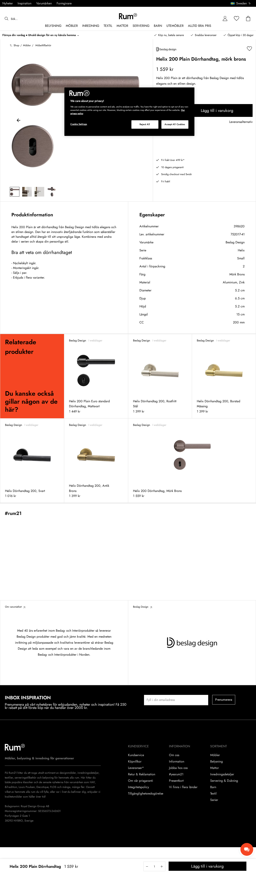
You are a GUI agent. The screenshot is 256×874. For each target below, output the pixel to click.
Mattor (214, 768)
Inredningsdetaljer (222, 774)
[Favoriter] (236, 19)
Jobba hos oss (178, 768)
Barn (213, 787)
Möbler (215, 755)
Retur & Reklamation (141, 774)
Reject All (145, 124)
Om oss (174, 755)
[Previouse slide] (19, 121)
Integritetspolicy (138, 787)
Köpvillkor (134, 761)
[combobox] (241, 3)
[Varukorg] (248, 19)
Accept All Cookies (175, 124)
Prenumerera (223, 699)
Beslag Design (235, 242)
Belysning (216, 761)
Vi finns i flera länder (183, 787)
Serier (214, 800)
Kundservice (136, 755)
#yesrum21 (176, 774)
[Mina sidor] (225, 19)
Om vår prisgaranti (140, 780)
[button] (242, 3)
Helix (241, 250)
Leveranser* (136, 768)
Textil (213, 793)
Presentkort (176, 780)
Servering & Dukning (224, 780)
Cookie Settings (78, 124)
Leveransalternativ (241, 122)
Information (176, 761)
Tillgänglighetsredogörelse (145, 793)
